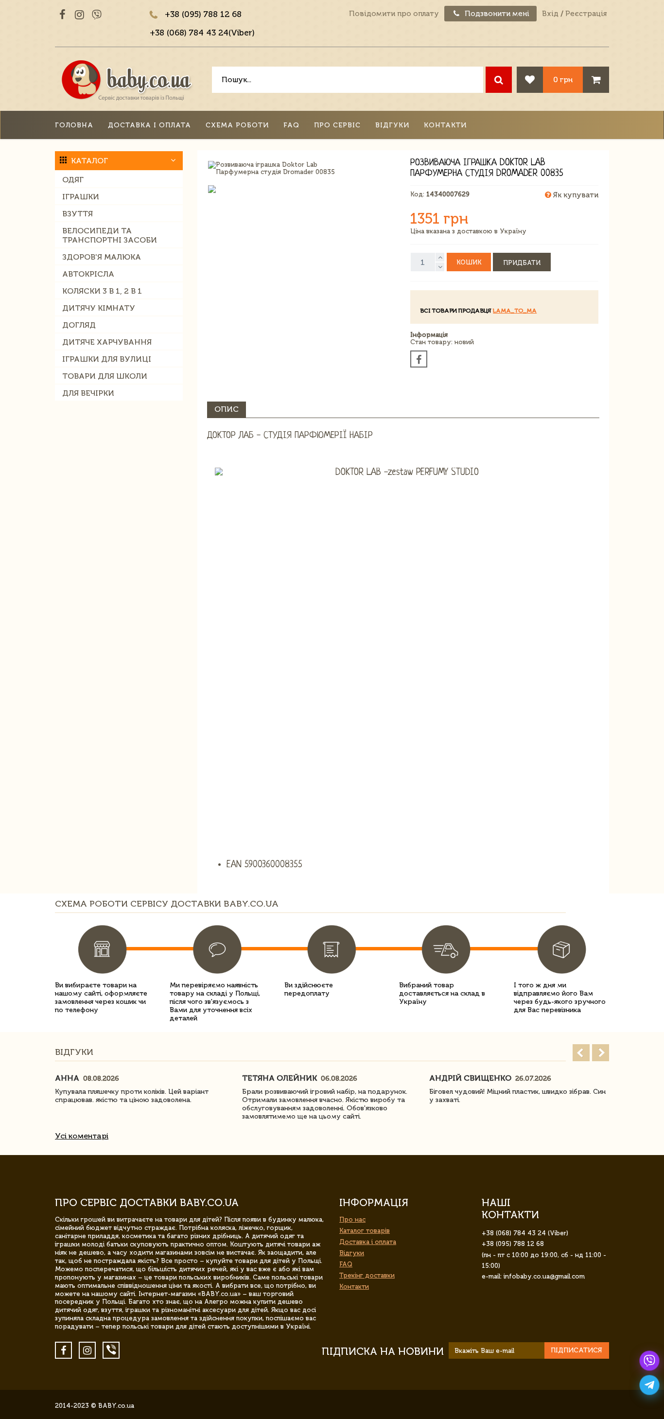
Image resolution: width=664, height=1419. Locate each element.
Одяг (73, 179)
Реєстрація (586, 13)
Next (600, 1052)
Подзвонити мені (496, 13)
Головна (74, 125)
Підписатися (576, 1350)
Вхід (550, 13)
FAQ (291, 125)
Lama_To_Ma (515, 310)
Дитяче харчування (107, 342)
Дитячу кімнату (98, 308)
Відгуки (392, 125)
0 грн (563, 79)
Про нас (352, 1219)
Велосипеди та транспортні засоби (109, 235)
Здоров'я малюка (101, 257)
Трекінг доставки (367, 1275)
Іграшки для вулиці (106, 359)
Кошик (468, 262)
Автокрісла (88, 274)
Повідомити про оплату (394, 13)
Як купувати (574, 195)
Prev (581, 1052)
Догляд (79, 325)
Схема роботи (237, 125)
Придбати (522, 262)
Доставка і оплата (149, 125)
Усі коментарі (81, 1135)
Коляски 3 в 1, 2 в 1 (102, 291)
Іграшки (80, 196)
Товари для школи (104, 376)
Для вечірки (88, 393)
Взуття (77, 213)
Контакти (445, 125)
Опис (226, 409)
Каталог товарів (364, 1230)
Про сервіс (337, 125)
